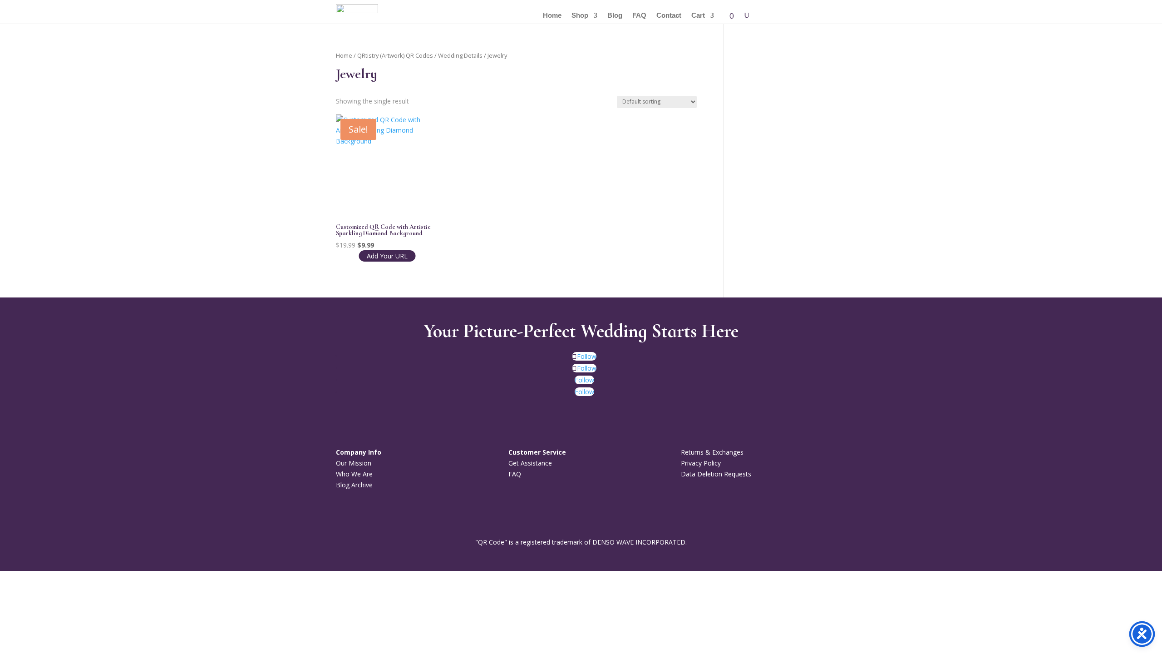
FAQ (639, 15)
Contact (668, 15)
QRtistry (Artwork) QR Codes (395, 55)
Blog (614, 15)
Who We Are (354, 474)
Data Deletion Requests (716, 474)
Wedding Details (460, 55)
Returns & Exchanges (712, 452)
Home (552, 15)
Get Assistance (530, 463)
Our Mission (353, 463)
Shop (579, 15)
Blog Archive (354, 485)
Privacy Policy (701, 463)
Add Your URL (387, 256)
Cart (698, 15)
